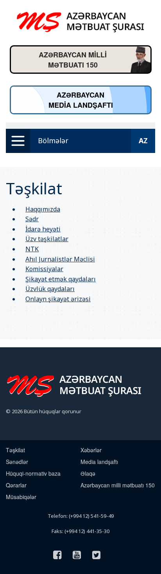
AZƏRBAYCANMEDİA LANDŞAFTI (80, 100)
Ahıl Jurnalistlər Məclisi (60, 259)
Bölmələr (53, 140)
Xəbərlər (91, 450)
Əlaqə (87, 473)
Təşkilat (15, 450)
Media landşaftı (99, 462)
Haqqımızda (42, 209)
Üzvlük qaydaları (50, 288)
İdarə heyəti (43, 229)
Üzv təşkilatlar (46, 239)
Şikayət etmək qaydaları (60, 279)
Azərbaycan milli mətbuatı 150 (117, 485)
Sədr (32, 219)
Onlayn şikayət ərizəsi (58, 299)
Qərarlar (16, 485)
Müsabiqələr (21, 497)
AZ (143, 140)
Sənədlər (17, 462)
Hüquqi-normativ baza (33, 473)
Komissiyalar (44, 269)
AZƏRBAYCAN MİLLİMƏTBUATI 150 (73, 60)
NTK (32, 249)
